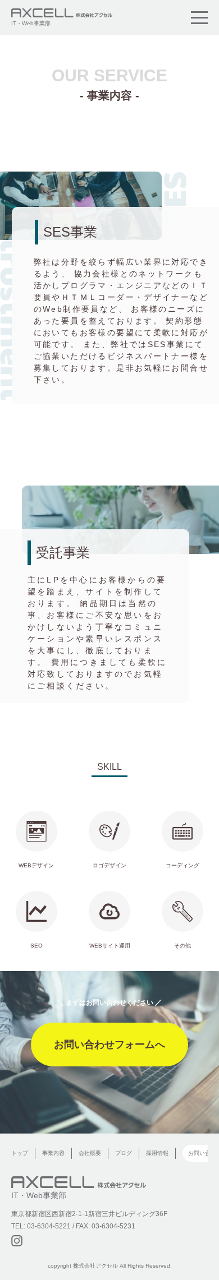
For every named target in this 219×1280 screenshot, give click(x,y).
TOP (205, 1251)
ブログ (123, 1153)
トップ (19, 1153)
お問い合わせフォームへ (109, 1044)
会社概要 (90, 1153)
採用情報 (157, 1153)
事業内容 (53, 1153)
